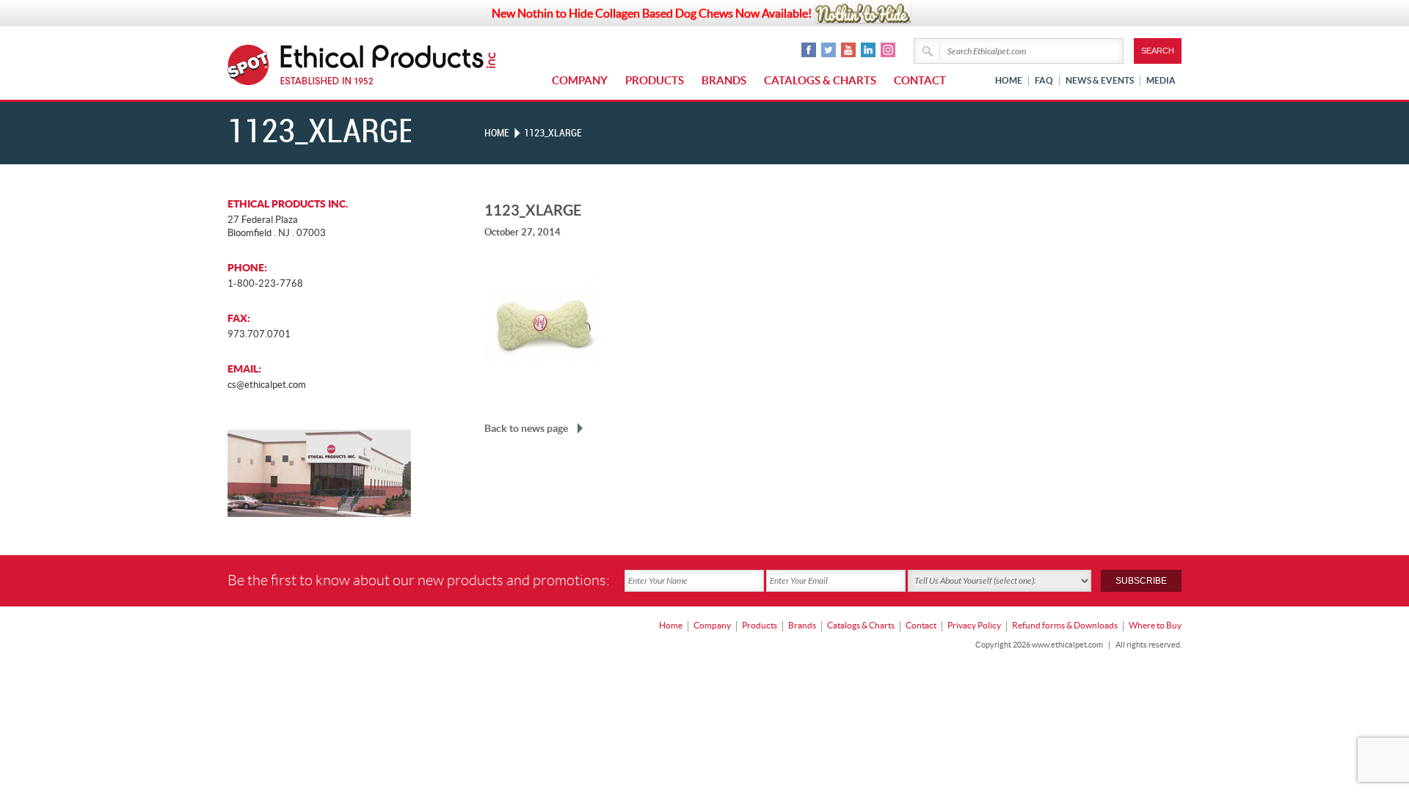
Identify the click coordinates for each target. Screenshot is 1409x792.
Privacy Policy (974, 625)
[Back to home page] (388, 65)
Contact (920, 80)
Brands (724, 80)
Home (1008, 80)
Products (654, 80)
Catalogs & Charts (820, 80)
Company (580, 80)
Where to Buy (1155, 625)
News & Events (1100, 80)
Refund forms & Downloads (1065, 625)
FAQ (1044, 80)
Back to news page (526, 428)
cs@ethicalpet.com (266, 384)
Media (1161, 80)
